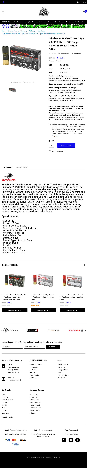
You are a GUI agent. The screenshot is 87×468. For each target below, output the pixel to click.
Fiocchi (4, 405)
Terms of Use (33, 394)
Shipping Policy (34, 402)
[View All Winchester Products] (76, 330)
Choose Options (15, 310)
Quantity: (52, 141)
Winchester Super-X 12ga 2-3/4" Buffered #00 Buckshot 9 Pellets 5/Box (42, 297)
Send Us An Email (14, 380)
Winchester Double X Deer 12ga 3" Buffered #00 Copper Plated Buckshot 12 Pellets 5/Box (14, 297)
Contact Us (33, 378)
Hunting (24, 31)
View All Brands (7, 417)
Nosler (4, 408)
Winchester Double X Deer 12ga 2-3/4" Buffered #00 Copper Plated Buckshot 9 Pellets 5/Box (34, 34)
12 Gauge (32, 31)
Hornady (4, 402)
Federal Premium (7, 400)
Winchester (42, 31)
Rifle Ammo (61, 367)
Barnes (4, 410)
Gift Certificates (34, 410)
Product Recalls (35, 405)
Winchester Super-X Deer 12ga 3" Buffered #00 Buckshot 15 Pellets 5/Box (71, 297)
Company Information (37, 364)
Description (8, 167)
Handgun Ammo (63, 370)
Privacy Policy (34, 397)
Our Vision (32, 370)
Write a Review (76, 53)
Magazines (61, 378)
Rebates (32, 413)
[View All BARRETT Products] (32, 330)
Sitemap (32, 372)
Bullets (60, 372)
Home (4, 31)
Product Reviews (22, 167)
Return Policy (34, 400)
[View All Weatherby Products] (11, 330)
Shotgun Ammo (13, 31)
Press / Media (34, 375)
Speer (4, 394)
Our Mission (33, 367)
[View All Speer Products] (54, 330)
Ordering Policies (35, 408)
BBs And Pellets (63, 375)
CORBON (5, 397)
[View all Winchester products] (9, 177)
